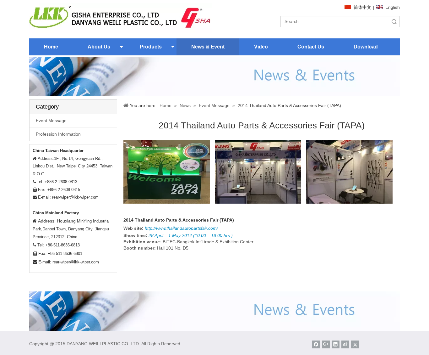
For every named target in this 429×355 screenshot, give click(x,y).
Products (151, 46)
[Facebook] (316, 344)
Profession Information (58, 134)
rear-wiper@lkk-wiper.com (75, 197)
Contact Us (310, 46)
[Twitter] (355, 344)
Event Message (51, 120)
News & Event (208, 46)
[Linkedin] (335, 344)
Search (394, 21)
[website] (120, 18)
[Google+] (326, 344)
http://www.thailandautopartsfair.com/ (181, 228)
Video (261, 46)
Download (366, 46)
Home (51, 46)
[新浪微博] (345, 344)
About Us (99, 46)
